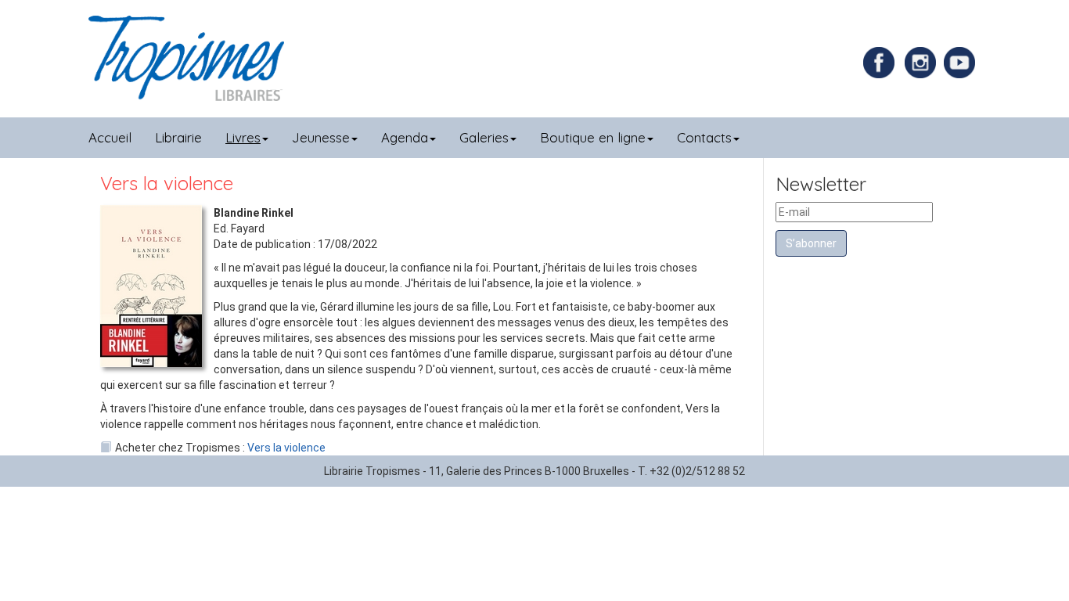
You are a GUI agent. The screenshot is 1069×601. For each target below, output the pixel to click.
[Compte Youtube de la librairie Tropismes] (961, 62)
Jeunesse (321, 137)
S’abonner (811, 243)
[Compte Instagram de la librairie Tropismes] (922, 62)
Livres (243, 137)
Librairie (178, 137)
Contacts (704, 137)
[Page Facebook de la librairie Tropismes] (882, 62)
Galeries (484, 137)
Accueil (109, 137)
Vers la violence (286, 447)
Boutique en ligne (593, 137)
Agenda (404, 137)
